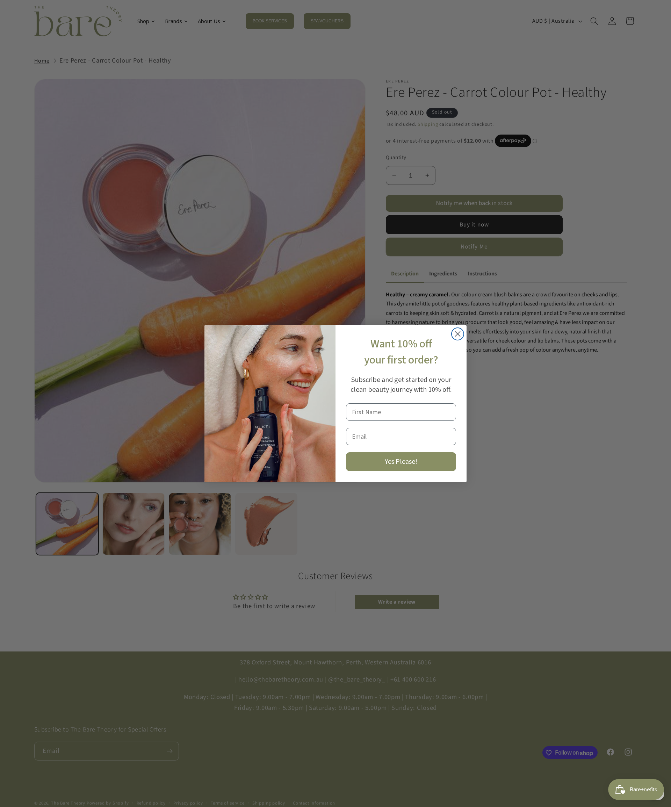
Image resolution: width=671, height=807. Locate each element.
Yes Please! (401, 462)
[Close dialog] (458, 334)
